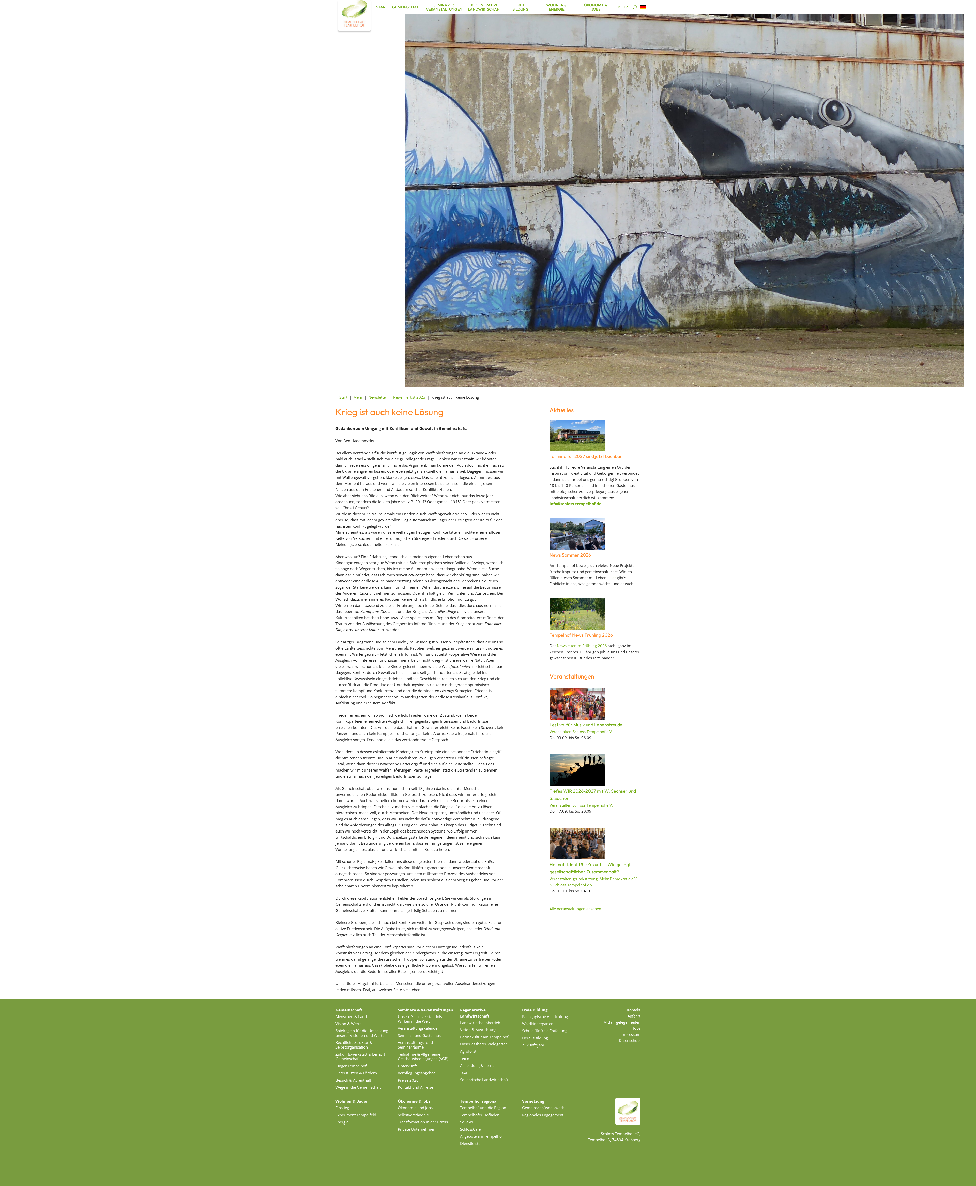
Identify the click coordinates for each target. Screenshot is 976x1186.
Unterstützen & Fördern (356, 1072)
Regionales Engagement (542, 1114)
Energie (342, 1122)
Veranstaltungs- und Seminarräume (415, 1045)
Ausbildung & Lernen (478, 1065)
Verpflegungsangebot (416, 1072)
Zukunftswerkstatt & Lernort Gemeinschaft (360, 1056)
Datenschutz (629, 1040)
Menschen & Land (351, 1016)
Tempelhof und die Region (483, 1107)
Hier (612, 577)
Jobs (636, 1028)
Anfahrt (634, 1016)
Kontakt (633, 1009)
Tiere (464, 1058)
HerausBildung (535, 1037)
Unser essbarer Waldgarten (484, 1043)
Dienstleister (471, 1143)
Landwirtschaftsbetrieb (480, 1022)
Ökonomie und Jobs (415, 1107)
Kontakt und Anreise (415, 1087)
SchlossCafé (470, 1129)
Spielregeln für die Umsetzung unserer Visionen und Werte (362, 1033)
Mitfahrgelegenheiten (621, 1022)
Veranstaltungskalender (418, 1028)
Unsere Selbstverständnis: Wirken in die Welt (420, 1019)
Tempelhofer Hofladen (479, 1114)
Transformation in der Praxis (423, 1122)
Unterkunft (407, 1065)
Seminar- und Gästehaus (419, 1035)
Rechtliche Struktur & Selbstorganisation (354, 1045)
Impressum (630, 1034)
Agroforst (468, 1051)
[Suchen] (635, 7)
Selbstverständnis (413, 1114)
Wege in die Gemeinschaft (358, 1087)
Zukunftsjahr (533, 1045)
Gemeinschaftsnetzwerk (543, 1107)
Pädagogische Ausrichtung (545, 1016)
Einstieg (342, 1107)
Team (465, 1072)
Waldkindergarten (537, 1023)
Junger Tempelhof (351, 1065)
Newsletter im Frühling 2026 (582, 645)
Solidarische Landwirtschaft (484, 1079)
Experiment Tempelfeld (356, 1114)
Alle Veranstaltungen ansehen (575, 908)
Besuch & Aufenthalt (353, 1080)
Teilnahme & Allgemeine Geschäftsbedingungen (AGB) (423, 1056)
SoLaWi (466, 1122)
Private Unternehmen (416, 1129)
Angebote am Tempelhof (481, 1136)
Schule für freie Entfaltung (544, 1030)
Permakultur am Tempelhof (484, 1036)
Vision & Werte (348, 1023)
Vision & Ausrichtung (478, 1029)
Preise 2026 (408, 1080)
